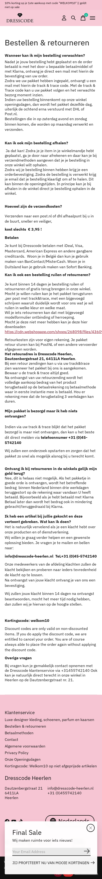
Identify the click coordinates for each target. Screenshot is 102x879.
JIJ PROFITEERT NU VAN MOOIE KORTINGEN (50, 862)
